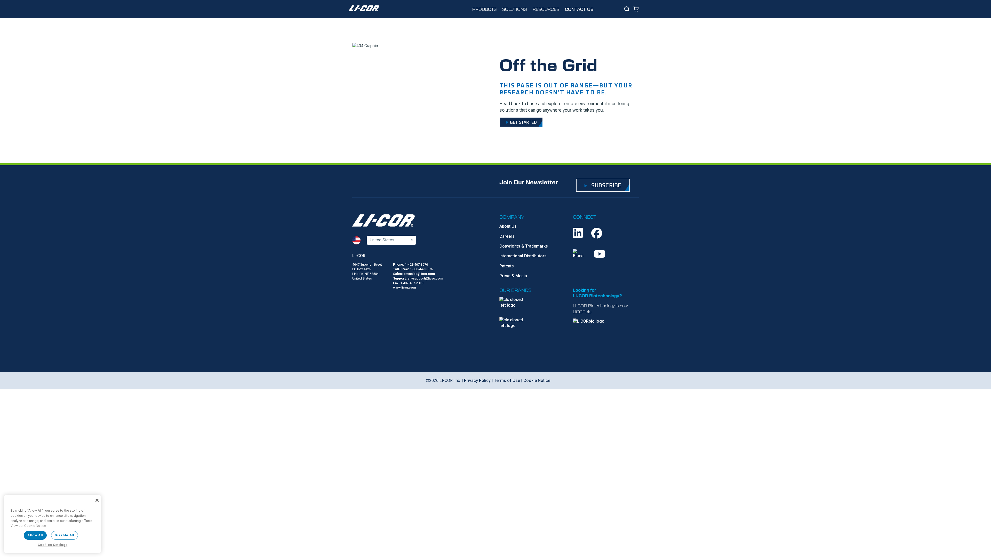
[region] (52, 524)
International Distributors (523, 255)
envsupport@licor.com (425, 278)
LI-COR (358, 255)
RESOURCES (546, 9)
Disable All (64, 535)
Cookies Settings (53, 545)
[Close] (97, 500)
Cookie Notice (536, 380)
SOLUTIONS (514, 9)
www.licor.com (404, 287)
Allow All (35, 535)
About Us (508, 226)
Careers (507, 236)
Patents (506, 266)
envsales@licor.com (419, 274)
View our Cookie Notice (28, 526)
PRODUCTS (484, 9)
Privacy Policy (477, 380)
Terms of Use (507, 380)
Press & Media (513, 275)
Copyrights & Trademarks (523, 246)
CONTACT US (579, 9)
